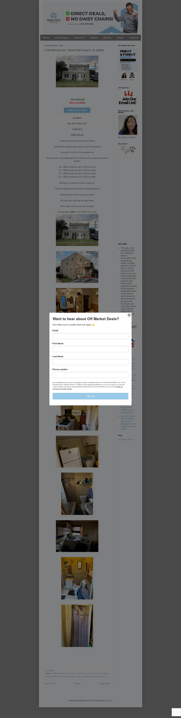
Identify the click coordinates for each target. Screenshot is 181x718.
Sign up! (90, 396)
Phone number (60, 369)
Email (55, 330)
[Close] (129, 315)
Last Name (58, 356)
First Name (58, 343)
